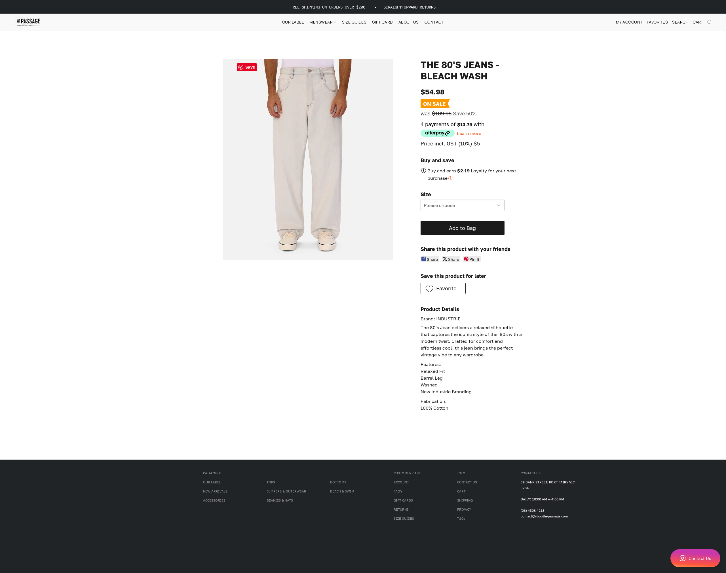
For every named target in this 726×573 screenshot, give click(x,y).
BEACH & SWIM (342, 491)
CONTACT (434, 22)
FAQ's (398, 491)
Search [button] (680, 22)
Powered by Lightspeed (285, 543)
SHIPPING (465, 500)
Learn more (469, 133)
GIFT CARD (382, 22)
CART (461, 491)
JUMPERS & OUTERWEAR (286, 491)
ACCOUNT (401, 482)
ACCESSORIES (214, 500)
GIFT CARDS (403, 500)
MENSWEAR (321, 22)
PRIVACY (464, 509)
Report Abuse (213, 543)
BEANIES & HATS (280, 500)
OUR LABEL (293, 22)
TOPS (271, 482)
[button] (695, 558)
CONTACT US (467, 482)
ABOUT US (408, 22)
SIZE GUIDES (354, 22)
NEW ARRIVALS (215, 491)
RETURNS (401, 509)
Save (250, 67)
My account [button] (629, 22)
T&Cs (461, 518)
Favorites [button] (657, 22)
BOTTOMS (338, 482)
